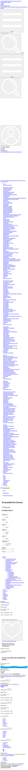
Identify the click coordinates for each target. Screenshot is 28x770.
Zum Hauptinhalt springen (6, 1)
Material (4, 529)
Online (7, 545)
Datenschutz (5, 745)
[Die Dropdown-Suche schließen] (22, 53)
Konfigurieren (14, 766)
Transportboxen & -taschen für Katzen (13, 580)
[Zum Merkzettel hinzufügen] (12, 630)
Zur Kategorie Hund (7, 185)
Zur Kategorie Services (8, 473)
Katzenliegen (11, 575)
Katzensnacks (8, 561)
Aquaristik (5, 594)
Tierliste (4, 731)
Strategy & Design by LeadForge (7, 755)
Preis (3, 547)
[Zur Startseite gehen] (5, 5)
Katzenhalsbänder (9, 586)
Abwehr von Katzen (10, 587)
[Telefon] (15, 757)
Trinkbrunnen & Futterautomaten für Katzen (15, 582)
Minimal (7, 549)
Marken (4, 597)
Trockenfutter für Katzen (11, 559)
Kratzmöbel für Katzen (13, 576)
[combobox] (7, 33)
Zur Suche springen (16, 1)
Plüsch (7, 532)
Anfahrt (2, 3)
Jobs (4, 737)
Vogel (4, 589)
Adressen (15, 151)
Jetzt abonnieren (16, 673)
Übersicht (3, 151)
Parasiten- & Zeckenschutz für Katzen (13, 585)
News (4, 733)
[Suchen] (11, 44)
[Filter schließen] (2, 513)
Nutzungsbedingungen (18, 676)
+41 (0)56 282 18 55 (5, 604)
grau (7, 522)
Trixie (7, 517)
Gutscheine (8, 588)
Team (4, 736)
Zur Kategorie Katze (7, 278)
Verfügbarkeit (5, 541)
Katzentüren (8, 566)
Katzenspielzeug (9, 569)
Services (5, 596)
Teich (4, 592)
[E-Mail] (15, 759)
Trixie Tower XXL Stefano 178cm (9, 641)
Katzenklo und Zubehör (11, 563)
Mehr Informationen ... (17, 764)
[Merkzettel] (14, 124)
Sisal (7, 533)
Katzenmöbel (8, 570)
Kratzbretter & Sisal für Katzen (14, 577)
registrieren (5, 150)
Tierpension (5, 595)
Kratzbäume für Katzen (10, 579)
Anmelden (3, 149)
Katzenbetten (11, 574)
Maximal (8, 551)
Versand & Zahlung (7, 747)
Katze (7, 538)
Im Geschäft (8, 543)
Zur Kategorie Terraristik (8, 352)
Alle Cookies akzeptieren (5, 767)
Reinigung (8, 583)
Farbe (3, 519)
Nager (4, 593)
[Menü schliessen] (3, 186)
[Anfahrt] (15, 760)
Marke (3, 524)
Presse (4, 734)
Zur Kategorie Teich (7, 378)
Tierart (3, 536)
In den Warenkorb (5, 646)
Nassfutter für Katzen (10, 560)
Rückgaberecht (6, 746)
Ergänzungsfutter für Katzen (11, 562)
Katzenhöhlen (11, 573)
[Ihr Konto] (11, 135)
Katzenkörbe (11, 572)
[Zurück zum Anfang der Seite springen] (4, 762)
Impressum (5, 742)
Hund (4, 556)
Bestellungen (19, 151)
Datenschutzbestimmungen (6, 676)
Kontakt (2, 4)
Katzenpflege (8, 567)
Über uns (5, 732)
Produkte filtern (7, 507)
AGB (4, 743)
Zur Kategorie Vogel (7, 324)
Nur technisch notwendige (6, 766)
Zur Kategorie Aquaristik (8, 422)
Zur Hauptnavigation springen (11, 2)
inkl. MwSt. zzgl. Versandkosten (8, 644)
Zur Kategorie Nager (7, 389)
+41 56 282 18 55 (15, 684)
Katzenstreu (8, 564)
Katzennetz (8, 568)
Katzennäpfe (8, 581)
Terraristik (5, 590)
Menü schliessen (6, 147)
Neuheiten (5, 599)
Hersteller (4, 514)
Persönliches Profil (9, 151)
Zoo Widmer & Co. (10, 754)
